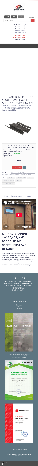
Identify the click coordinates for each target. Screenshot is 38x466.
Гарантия (19, 308)
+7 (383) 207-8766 (18, 288)
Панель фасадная (9, 183)
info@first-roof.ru (18, 290)
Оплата (19, 306)
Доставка (19, 305)
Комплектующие (25, 174)
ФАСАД (4, 174)
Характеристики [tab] (16, 196)
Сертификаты (19, 310)
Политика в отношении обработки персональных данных (19, 356)
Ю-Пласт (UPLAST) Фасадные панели (23, 173)
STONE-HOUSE (22, 177)
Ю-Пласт (11, 177)
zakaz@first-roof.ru (20, 32)
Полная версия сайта (19, 449)
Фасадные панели (13, 174)
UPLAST (19, 180)
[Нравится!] (24, 167)
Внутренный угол (9, 180)
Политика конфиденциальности (19, 354)
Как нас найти (20, 30)
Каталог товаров (19, 46)
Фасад (31, 177)
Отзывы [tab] (28, 196)
